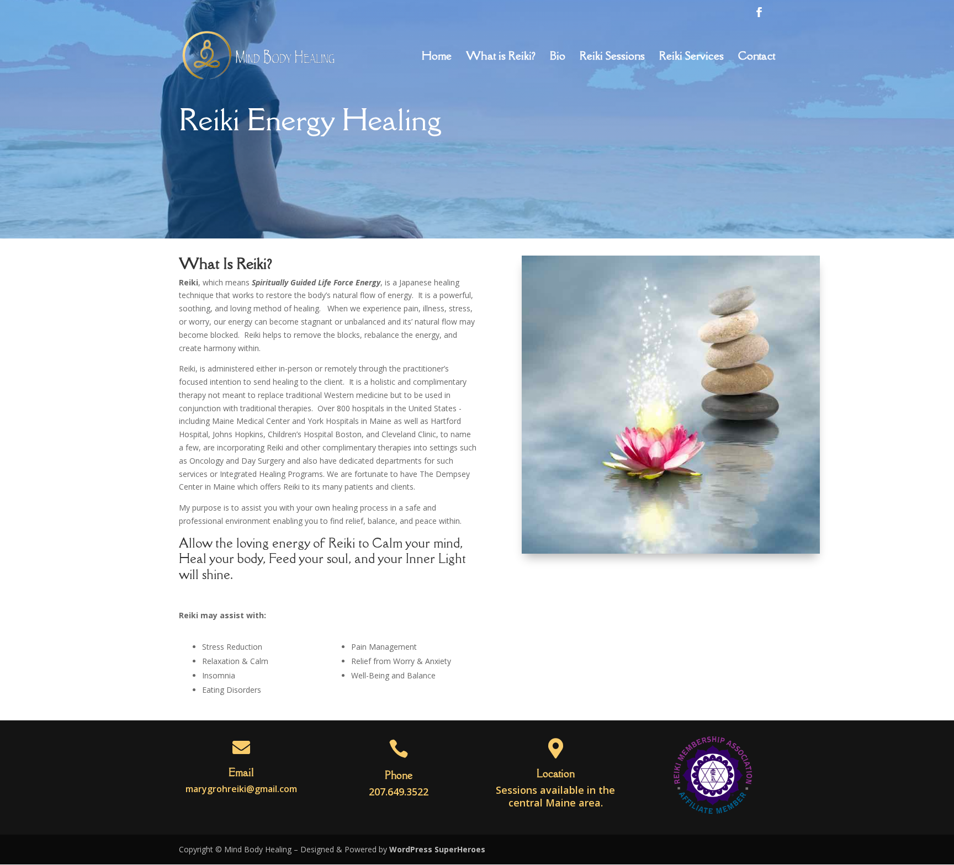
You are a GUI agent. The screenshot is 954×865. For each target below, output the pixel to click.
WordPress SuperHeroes (437, 849)
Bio (557, 57)
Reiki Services (691, 57)
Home (437, 57)
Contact (756, 57)
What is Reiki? (501, 57)
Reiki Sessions (612, 57)
